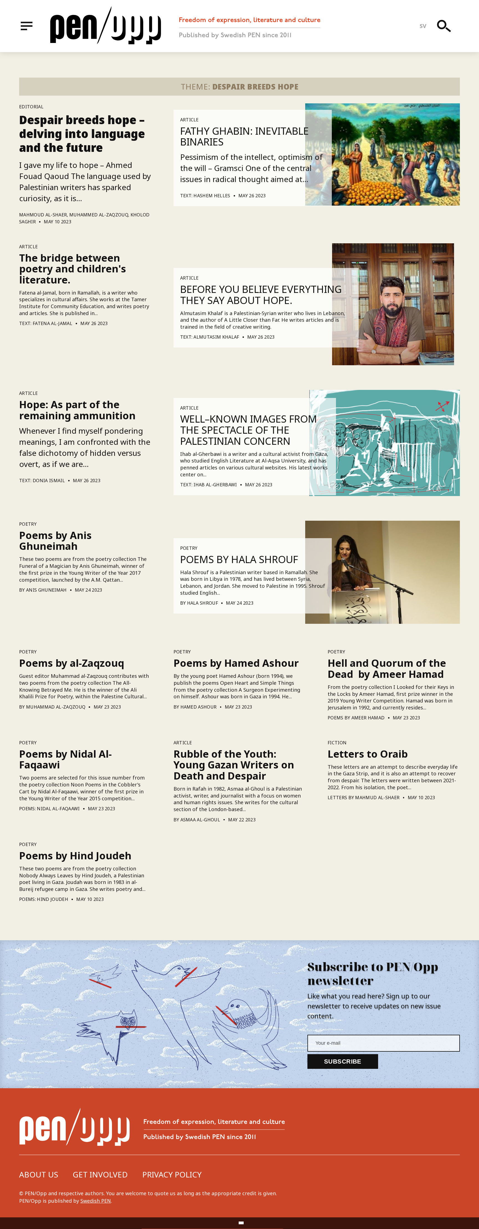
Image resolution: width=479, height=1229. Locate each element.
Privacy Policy (172, 1174)
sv (423, 26)
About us (38, 1174)
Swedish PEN (95, 1200)
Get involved (100, 1174)
